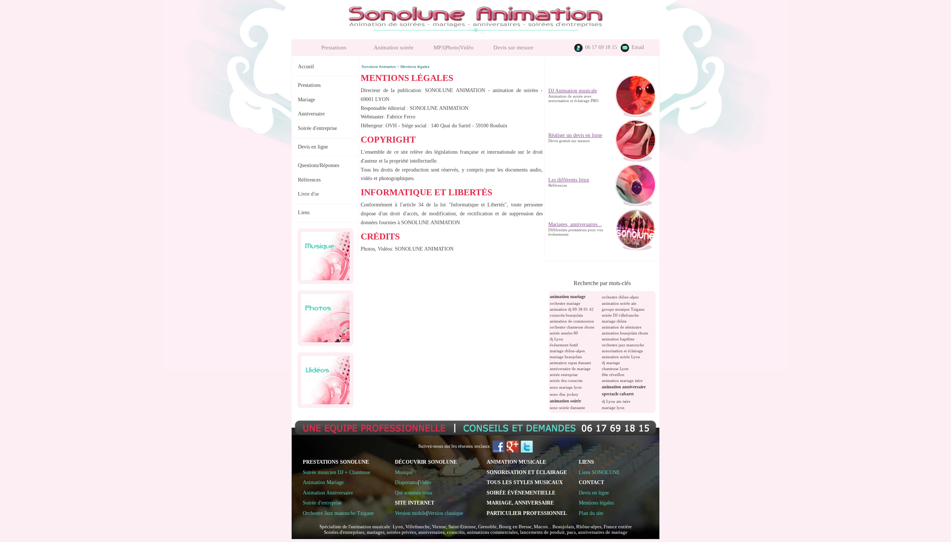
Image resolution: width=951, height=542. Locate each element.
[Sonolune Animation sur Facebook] (498, 446)
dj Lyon (556, 339)
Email (637, 47)
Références (309, 180)
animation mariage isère (622, 380)
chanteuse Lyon (615, 368)
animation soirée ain (619, 303)
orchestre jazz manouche (623, 345)
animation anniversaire (624, 386)
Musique (404, 472)
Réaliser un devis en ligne (575, 115)
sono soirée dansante (567, 407)
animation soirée (565, 401)
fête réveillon (613, 374)
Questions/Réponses (318, 165)
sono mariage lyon (566, 387)
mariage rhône (614, 321)
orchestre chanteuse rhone (572, 327)
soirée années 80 (564, 333)
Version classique (445, 513)
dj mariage (611, 362)
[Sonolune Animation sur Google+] (513, 446)
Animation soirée (393, 47)
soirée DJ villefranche (620, 315)
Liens (303, 212)
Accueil (306, 66)
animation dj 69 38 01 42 (572, 309)
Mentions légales (596, 503)
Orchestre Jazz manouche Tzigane (338, 513)
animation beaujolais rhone (625, 333)
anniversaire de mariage (570, 368)
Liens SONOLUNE (599, 472)
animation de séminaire (622, 327)
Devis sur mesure (513, 47)
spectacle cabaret (618, 393)
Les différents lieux (568, 160)
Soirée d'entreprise (317, 128)
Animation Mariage (323, 482)
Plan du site (591, 513)
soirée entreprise (564, 374)
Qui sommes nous (413, 493)
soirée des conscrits (566, 380)
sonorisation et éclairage (622, 351)
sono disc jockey (564, 394)
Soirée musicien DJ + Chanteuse (336, 472)
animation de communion (572, 321)
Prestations (333, 47)
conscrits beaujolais (566, 315)
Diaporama (406, 482)
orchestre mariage (565, 303)
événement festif (564, 345)
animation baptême (618, 339)
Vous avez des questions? (574, 249)
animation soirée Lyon (621, 357)
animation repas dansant (570, 362)
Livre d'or (308, 194)
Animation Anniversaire (328, 493)
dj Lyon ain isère (616, 401)
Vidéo (425, 482)
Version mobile (410, 513)
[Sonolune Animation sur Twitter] (527, 446)
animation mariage (567, 296)
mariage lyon (613, 407)
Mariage (306, 99)
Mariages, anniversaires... (575, 204)
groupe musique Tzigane (623, 309)
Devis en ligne (313, 147)
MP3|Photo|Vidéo (454, 47)
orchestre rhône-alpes (620, 297)
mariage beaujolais (566, 357)
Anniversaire (311, 114)
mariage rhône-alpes (567, 351)
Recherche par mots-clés (602, 283)
